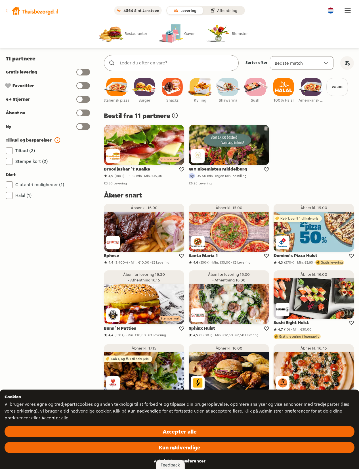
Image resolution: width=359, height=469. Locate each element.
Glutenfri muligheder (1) (39, 185)
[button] (31, 10)
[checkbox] (116, 90)
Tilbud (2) (25, 150)
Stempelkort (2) (31, 161)
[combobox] (177, 63)
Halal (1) (23, 195)
